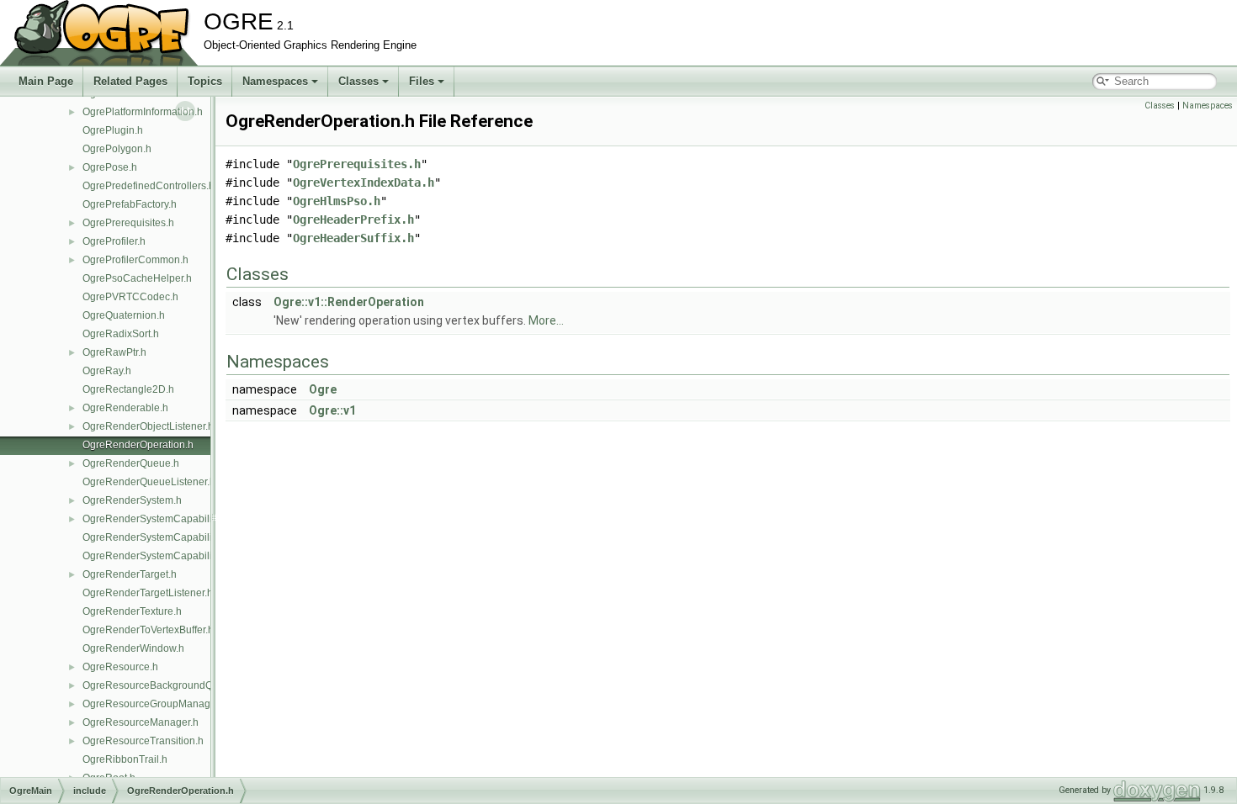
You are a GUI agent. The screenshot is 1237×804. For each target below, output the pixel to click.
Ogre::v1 (332, 410)
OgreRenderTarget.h (129, 574)
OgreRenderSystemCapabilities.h (159, 519)
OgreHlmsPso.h (336, 201)
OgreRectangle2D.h (128, 389)
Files (421, 81)
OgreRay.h (106, 371)
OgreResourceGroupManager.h (154, 704)
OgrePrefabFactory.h (129, 204)
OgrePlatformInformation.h (142, 112)
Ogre (323, 389)
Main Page (46, 81)
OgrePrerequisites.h (128, 223)
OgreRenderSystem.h (132, 500)
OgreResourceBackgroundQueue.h (163, 685)
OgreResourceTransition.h (143, 741)
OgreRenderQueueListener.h (148, 482)
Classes (358, 81)
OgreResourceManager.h (140, 722)
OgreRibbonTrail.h (124, 759)
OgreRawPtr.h (114, 352)
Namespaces (275, 81)
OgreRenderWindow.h (133, 648)
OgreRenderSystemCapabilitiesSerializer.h (180, 556)
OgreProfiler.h (114, 241)
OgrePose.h (109, 167)
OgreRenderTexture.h (132, 611)
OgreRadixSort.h (120, 334)
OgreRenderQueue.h (130, 463)
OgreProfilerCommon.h (135, 260)
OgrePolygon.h (116, 149)
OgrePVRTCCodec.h (130, 297)
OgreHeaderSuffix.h (353, 238)
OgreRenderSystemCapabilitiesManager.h (179, 537)
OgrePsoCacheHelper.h (137, 278)
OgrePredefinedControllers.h (148, 186)
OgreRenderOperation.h (138, 445)
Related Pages (130, 81)
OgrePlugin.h (112, 130)
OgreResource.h (120, 667)
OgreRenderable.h (125, 408)
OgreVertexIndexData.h (363, 182)
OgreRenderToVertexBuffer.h (148, 630)
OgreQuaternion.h (123, 315)
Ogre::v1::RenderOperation (348, 302)
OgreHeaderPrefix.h (353, 219)
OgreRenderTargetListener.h (147, 593)
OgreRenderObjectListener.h (148, 426)
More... (546, 320)
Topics (205, 81)
